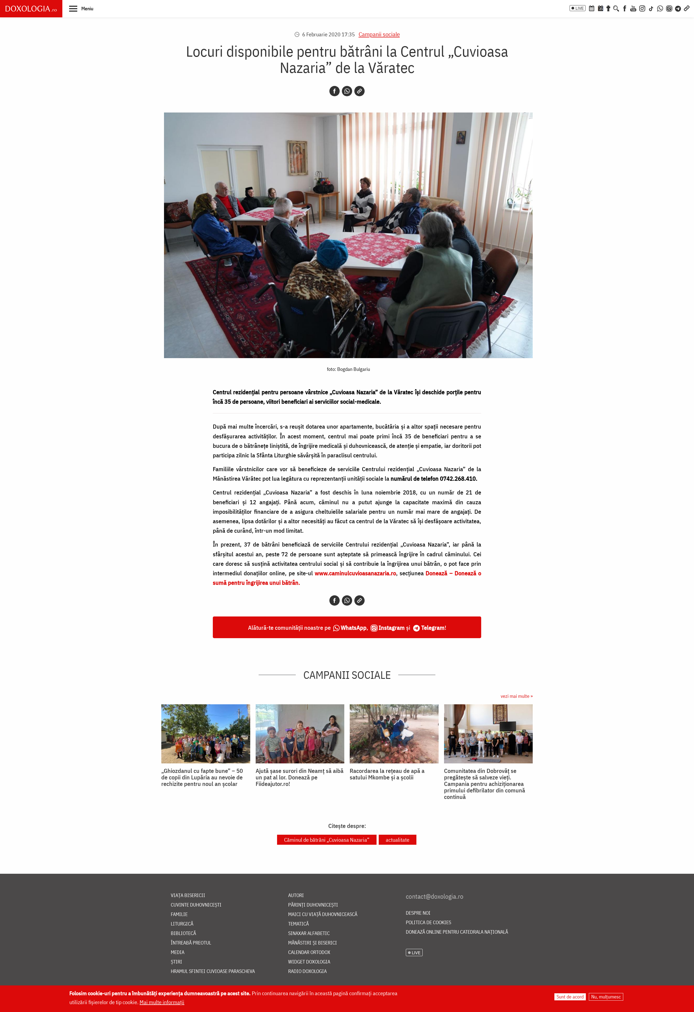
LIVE (580, 8)
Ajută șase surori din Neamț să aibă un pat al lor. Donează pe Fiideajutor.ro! (299, 777)
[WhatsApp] (660, 8)
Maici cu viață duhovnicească (322, 914)
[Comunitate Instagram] (669, 8)
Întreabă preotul (191, 943)
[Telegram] (678, 8)
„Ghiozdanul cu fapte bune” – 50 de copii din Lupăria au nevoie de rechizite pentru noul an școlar (202, 777)
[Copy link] (359, 91)
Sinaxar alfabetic (309, 933)
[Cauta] (616, 8)
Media (177, 952)
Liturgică (182, 924)
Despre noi (418, 913)
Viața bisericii (188, 895)
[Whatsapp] (347, 91)
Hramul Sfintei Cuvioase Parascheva (213, 971)
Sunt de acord (570, 997)
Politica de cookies (428, 923)
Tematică (298, 924)
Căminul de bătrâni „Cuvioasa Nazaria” (327, 839)
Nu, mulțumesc (606, 997)
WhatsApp (354, 627)
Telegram (433, 627)
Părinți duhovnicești (313, 905)
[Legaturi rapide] (686, 8)
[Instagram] (642, 8)
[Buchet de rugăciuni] (608, 8)
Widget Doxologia (309, 962)
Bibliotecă (183, 933)
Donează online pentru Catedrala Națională (457, 932)
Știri (176, 962)
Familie (179, 914)
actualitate (397, 839)
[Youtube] (633, 8)
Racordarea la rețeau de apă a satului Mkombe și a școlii (387, 773)
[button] (81, 8)
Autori (296, 895)
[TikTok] (651, 8)
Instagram (392, 627)
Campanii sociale (379, 34)
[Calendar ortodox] (591, 8)
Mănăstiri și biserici (312, 943)
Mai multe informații (162, 1002)
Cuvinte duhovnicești (196, 905)
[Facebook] (624, 8)
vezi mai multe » (517, 696)
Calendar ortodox (309, 952)
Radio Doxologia (307, 971)
